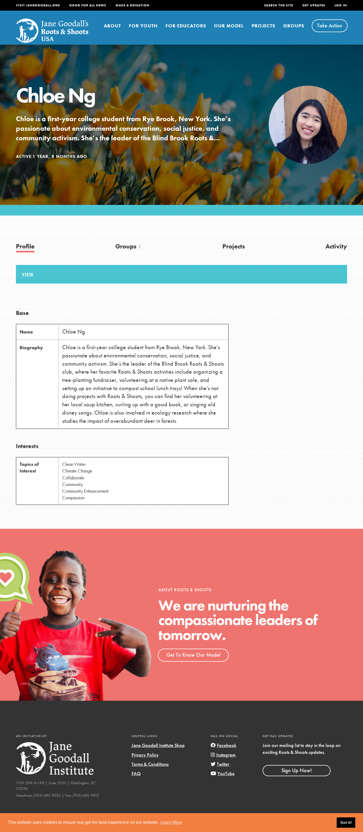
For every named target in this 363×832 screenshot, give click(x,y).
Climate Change (77, 471)
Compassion (73, 498)
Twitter (223, 764)
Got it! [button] (346, 822)
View (27, 274)
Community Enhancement (85, 491)
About (112, 26)
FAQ (136, 773)
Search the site (278, 5)
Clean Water (74, 464)
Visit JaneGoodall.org (38, 5)
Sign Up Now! (296, 770)
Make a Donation (133, 5)
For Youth (143, 26)
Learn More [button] (171, 822)
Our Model (229, 26)
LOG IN (341, 5)
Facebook (226, 745)
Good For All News (87, 5)
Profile (25, 246)
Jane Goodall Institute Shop (158, 745)
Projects (263, 26)
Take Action (329, 25)
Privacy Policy (145, 755)
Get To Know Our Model (193, 654)
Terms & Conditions (150, 764)
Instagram (226, 755)
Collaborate (73, 478)
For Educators (186, 26)
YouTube (226, 773)
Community (72, 484)
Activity (336, 246)
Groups (293, 26)
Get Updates (313, 5)
